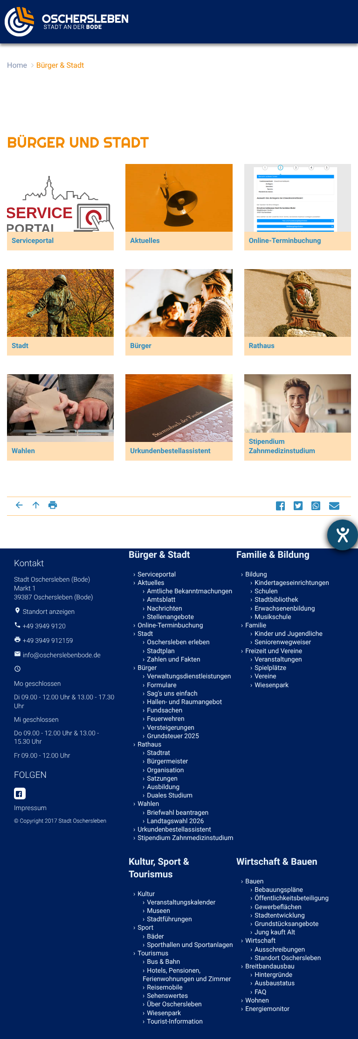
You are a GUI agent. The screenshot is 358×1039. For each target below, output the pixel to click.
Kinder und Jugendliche (289, 634)
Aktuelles (151, 583)
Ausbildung (163, 787)
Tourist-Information (175, 1021)
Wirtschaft (260, 941)
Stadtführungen (169, 919)
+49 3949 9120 (43, 626)
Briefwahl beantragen (177, 813)
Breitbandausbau (270, 966)
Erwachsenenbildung (285, 608)
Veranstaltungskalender (181, 902)
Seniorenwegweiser (283, 642)
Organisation (165, 770)
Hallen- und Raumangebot (184, 702)
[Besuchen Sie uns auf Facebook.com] (20, 794)
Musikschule (273, 617)
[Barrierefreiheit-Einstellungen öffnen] (342, 535)
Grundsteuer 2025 (173, 736)
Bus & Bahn (163, 962)
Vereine (265, 676)
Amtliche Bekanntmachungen (189, 591)
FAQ (260, 992)
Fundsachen (164, 710)
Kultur (146, 894)
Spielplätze (270, 668)
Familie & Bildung (273, 554)
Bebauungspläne (279, 890)
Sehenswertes (167, 996)
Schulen (266, 591)
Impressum (30, 808)
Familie (255, 625)
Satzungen (162, 779)
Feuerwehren (165, 719)
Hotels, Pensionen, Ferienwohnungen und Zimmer (187, 975)
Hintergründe (273, 975)
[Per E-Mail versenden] (335, 505)
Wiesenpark (272, 685)
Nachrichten (164, 608)
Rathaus (149, 744)
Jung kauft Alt (275, 932)
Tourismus (153, 953)
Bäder (155, 936)
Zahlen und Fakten (173, 659)
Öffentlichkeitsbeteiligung (292, 898)
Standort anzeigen (49, 612)
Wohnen (257, 1000)
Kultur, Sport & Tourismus (159, 868)
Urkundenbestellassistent (174, 829)
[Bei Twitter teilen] (299, 505)
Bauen (254, 881)
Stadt (145, 634)
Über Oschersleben (174, 1004)
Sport (145, 928)
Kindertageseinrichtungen (292, 583)
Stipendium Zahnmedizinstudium (185, 838)
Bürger (147, 668)
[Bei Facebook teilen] (281, 505)
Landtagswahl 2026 (175, 821)
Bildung (256, 574)
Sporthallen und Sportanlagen (190, 945)
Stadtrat (158, 753)
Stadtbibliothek (276, 600)
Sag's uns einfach (172, 693)
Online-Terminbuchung (170, 625)
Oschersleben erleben (178, 642)
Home (17, 65)
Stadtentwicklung (280, 915)
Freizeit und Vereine (273, 651)
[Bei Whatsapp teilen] (317, 505)
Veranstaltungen (278, 659)
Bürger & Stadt (60, 65)
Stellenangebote (170, 617)
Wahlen (148, 804)
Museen (158, 911)
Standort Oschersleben (288, 958)
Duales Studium (170, 795)
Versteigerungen (170, 728)
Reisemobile (164, 987)
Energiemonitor (267, 1009)
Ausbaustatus (275, 983)
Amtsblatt (161, 600)
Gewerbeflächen (278, 907)
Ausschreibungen (280, 950)
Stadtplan (161, 651)
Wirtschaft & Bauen (276, 861)
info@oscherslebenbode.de (62, 655)
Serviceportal (157, 574)
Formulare (161, 685)
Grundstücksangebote (286, 924)
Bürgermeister (167, 761)
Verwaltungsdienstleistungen (189, 676)
